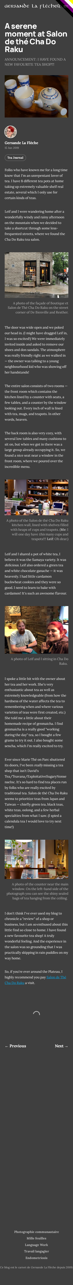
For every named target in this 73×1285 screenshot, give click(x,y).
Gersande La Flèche (21, 142)
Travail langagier (36, 1251)
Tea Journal (15, 157)
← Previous (15, 1045)
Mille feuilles (36, 1238)
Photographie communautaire (36, 1232)
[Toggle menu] (66, 6)
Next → (61, 1045)
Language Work (36, 1245)
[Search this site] (59, 6)
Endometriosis (36, 1258)
